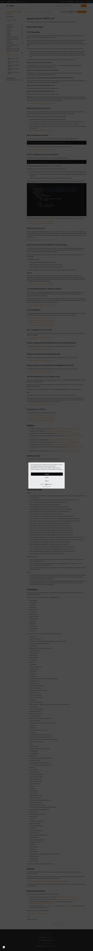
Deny (46, 477)
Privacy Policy (48, 486)
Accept (47, 474)
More (46, 481)
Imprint (44, 486)
